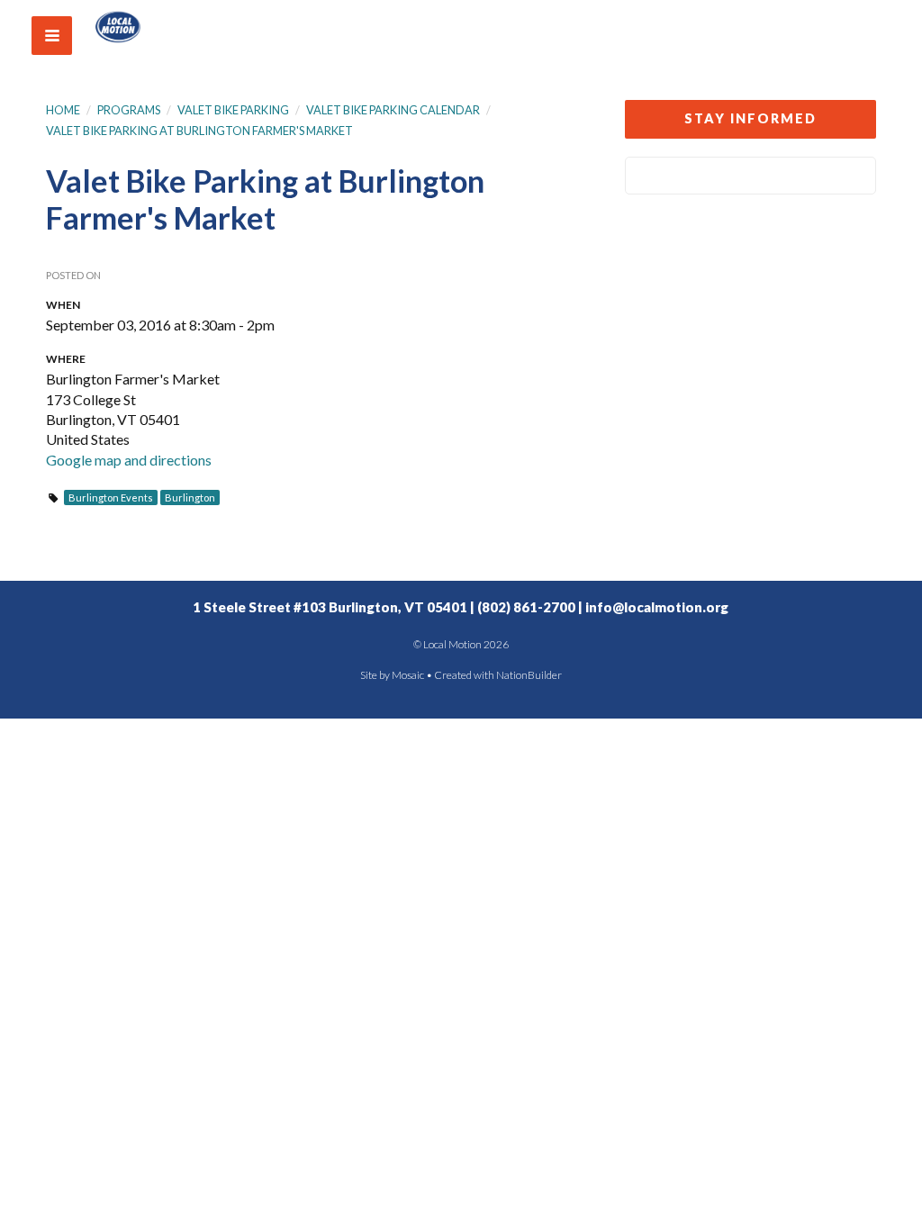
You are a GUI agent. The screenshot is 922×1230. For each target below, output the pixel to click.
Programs (128, 110)
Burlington (190, 497)
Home (63, 110)
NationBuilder (529, 675)
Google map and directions (129, 459)
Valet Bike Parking (233, 110)
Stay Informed (750, 118)
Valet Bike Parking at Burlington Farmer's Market (199, 130)
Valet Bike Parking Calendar (393, 110)
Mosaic (408, 675)
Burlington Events (110, 497)
